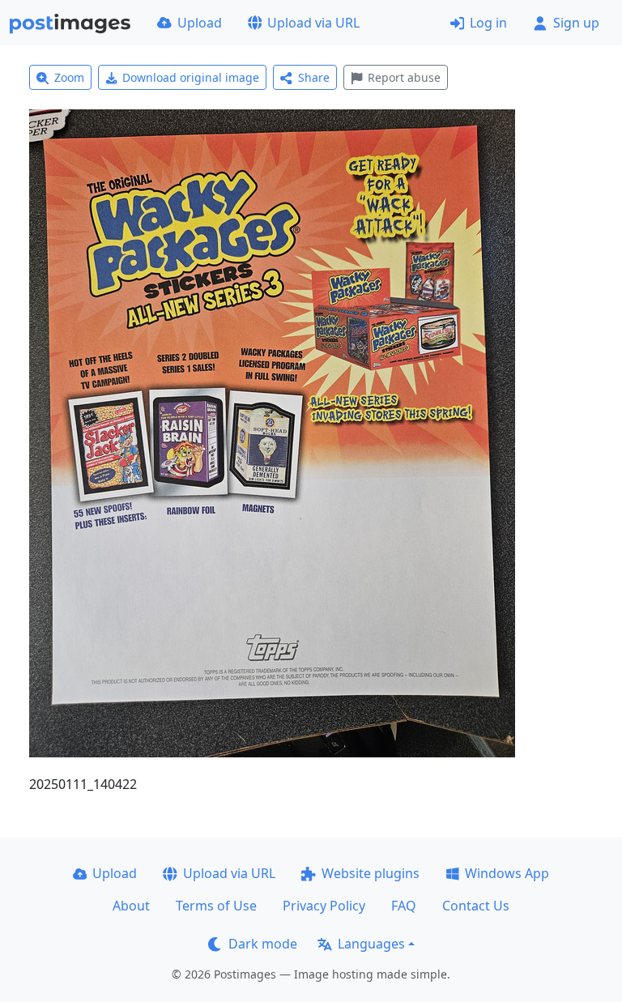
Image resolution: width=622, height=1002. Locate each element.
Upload (199, 23)
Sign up (576, 23)
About (131, 906)
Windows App (507, 873)
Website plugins (371, 873)
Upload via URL (313, 23)
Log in (488, 23)
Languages (371, 944)
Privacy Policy (324, 906)
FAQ (403, 906)
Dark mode (262, 944)
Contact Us (475, 906)
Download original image (190, 77)
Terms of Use (216, 906)
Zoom (69, 77)
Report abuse (404, 77)
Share (314, 77)
